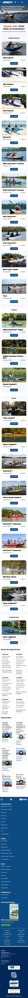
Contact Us (7, 913)
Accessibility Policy (21, 925)
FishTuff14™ (3, 827)
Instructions (7, 919)
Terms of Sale (7, 927)
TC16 (2, 814)
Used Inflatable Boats (7, 917)
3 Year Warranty (21, 923)
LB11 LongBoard (4, 881)
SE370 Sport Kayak (5, 817)
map (14, 937)
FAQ (7, 921)
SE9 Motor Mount (4, 871)
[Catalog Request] (14, 894)
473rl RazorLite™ (4, 811)
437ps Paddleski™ (5, 868)
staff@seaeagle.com (5, 945)
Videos (21, 921)
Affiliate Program (21, 917)
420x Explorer (4, 801)
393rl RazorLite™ (4, 808)
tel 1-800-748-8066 (5, 943)
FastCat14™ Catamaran (6, 852)
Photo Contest (21, 919)
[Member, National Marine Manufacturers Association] (14, 967)
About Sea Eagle (21, 913)
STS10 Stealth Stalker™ (6, 833)
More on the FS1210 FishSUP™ (19, 726)
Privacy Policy (7, 925)
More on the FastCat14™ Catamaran (19, 655)
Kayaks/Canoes (6, 787)
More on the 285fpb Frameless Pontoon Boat (7, 752)
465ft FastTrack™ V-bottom (6, 792)
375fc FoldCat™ (4, 824)
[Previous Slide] (2, 5)
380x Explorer (4, 798)
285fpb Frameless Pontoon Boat (7, 839)
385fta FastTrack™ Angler (6, 836)
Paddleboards (5, 875)
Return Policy (7, 923)
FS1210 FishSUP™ (5, 842)
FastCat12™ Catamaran (6, 849)
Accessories (7, 915)
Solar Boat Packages (8, 885)
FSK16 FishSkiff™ (4, 830)
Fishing (3, 822)
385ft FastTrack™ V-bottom (6, 789)
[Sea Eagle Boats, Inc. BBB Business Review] (14, 950)
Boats (3, 847)
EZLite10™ (3, 805)
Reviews (21, 915)
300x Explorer (4, 795)
